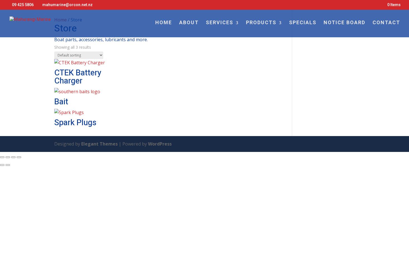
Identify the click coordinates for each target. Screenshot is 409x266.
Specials (302, 23)
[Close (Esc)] (19, 157)
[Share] (13, 157)
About (189, 23)
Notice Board (344, 23)
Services (219, 23)
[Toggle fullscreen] (8, 157)
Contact (386, 23)
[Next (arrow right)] (8, 165)
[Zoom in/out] (2, 157)
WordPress (160, 144)
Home (163, 23)
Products (261, 23)
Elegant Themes (99, 144)
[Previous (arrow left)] (2, 165)
